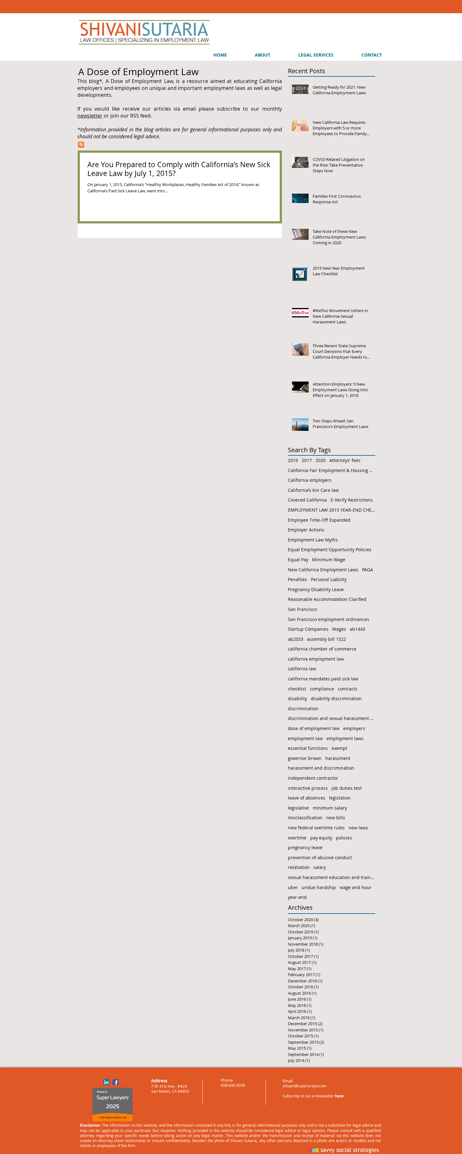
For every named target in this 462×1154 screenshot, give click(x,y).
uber (293, 887)
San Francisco (302, 609)
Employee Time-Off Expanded (319, 520)
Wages (339, 629)
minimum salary (330, 808)
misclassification (305, 818)
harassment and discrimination (321, 768)
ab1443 (357, 629)
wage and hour (355, 887)
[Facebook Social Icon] (115, 1082)
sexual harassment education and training (331, 877)
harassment (337, 758)
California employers (310, 480)
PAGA (367, 570)
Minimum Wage (328, 560)
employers (354, 728)
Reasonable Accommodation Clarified (327, 599)
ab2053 (295, 639)
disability (297, 698)
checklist (297, 689)
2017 (307, 460)
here (339, 1096)
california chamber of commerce (322, 649)
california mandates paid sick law (323, 679)
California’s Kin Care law (313, 490)
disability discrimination (336, 698)
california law (302, 669)
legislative (298, 808)
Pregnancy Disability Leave (316, 589)
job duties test (347, 788)
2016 (293, 460)
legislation (340, 798)
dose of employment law (313, 728)
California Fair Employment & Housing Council (331, 470)
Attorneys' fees (344, 460)
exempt (339, 748)
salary (319, 867)
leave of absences (306, 798)
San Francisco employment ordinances (328, 619)
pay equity (321, 838)
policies (344, 838)
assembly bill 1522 (326, 639)
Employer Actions (306, 530)
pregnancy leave (305, 847)
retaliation (299, 867)
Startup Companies (308, 629)
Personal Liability (329, 579)
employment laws (345, 738)
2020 (321, 460)
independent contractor (313, 778)
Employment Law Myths (313, 540)
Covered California (307, 500)
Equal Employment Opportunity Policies (329, 549)
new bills (335, 818)
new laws (358, 828)
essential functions (308, 748)
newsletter (89, 115)
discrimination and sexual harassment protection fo (331, 718)
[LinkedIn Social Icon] (106, 1082)
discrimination (303, 709)
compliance (322, 689)
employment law (305, 738)
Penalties (297, 579)
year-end (297, 897)
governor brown (305, 758)
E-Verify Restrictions (352, 500)
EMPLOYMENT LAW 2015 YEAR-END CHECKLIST (331, 510)
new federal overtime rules (316, 828)
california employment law (316, 659)
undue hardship (319, 887)
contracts (347, 689)
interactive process (308, 788)
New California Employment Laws (323, 570)
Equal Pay (298, 560)
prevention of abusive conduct (320, 857)
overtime (297, 838)
